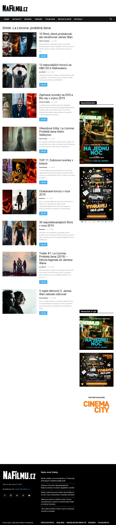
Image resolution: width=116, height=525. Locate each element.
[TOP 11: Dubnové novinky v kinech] (19, 171)
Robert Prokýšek (44, 102)
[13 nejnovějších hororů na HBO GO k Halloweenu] (19, 75)
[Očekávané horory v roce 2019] (19, 202)
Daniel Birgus (43, 298)
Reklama (60, 523)
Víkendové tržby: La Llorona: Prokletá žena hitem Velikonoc (56, 132)
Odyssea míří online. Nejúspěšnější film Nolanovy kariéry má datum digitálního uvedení (57, 486)
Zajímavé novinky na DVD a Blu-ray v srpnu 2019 (56, 96)
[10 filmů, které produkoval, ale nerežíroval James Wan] (19, 44)
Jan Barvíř (42, 72)
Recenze (27, 19)
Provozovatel (47, 523)
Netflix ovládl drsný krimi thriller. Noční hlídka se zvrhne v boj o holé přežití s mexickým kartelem (58, 493)
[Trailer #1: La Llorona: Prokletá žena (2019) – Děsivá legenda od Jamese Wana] (19, 264)
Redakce (42, 198)
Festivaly (78, 19)
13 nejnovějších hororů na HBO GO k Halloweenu (55, 66)
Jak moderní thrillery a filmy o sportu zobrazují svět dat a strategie (57, 510)
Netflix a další (64, 19)
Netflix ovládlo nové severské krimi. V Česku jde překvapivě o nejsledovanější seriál (57, 479)
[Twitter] (23, 495)
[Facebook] (4, 495)
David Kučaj (43, 138)
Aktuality (16, 19)
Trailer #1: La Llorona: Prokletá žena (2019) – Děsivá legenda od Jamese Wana (55, 258)
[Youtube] (29, 495)
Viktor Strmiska (44, 41)
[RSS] (17, 495)
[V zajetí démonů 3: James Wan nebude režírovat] (19, 301)
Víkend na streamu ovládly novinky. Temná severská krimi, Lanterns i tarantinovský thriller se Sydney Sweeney (57, 501)
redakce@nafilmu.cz (22, 489)
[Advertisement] (97, 249)
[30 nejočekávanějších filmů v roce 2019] (19, 233)
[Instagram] (11, 495)
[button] (111, 19)
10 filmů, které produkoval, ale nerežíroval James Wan (56, 35)
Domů (6, 19)
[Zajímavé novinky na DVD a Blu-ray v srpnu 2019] (19, 105)
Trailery (38, 19)
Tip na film (50, 19)
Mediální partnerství (76, 523)
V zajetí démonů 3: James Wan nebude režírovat (55, 292)
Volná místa (103, 523)
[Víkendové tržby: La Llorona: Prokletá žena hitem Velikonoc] (19, 139)
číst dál (43, 56)
